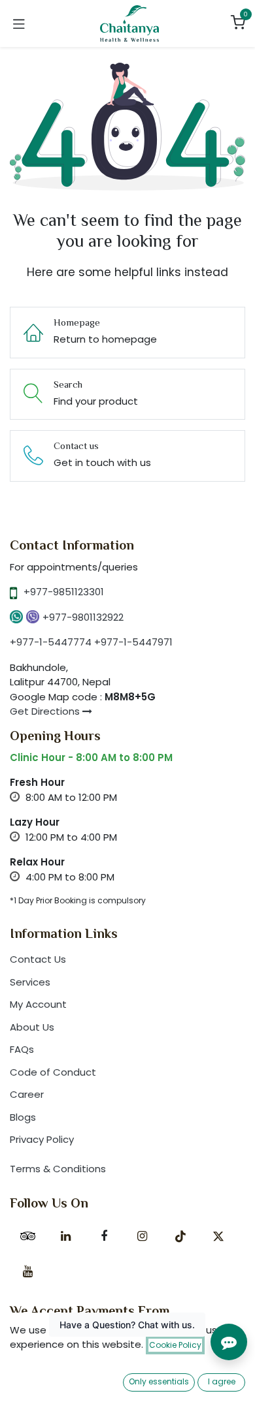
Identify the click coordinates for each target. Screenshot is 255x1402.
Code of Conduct (53, 1072)
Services (30, 982)
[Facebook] (104, 1236)
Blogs (23, 1117)
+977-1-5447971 (133, 642)
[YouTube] (27, 1271)
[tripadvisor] (27, 1236)
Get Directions (46, 711)
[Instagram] (142, 1236)
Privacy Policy (42, 1139)
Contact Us (38, 959)
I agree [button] (221, 1381)
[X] (218, 1236)
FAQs (22, 1049)
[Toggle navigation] (19, 23)
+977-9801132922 (83, 617)
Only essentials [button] (159, 1381)
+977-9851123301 (64, 592)
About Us (32, 1027)
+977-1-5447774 (51, 642)
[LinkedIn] (66, 1236)
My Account (38, 1004)
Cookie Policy (175, 1344)
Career (27, 1094)
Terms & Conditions (58, 1169)
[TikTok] (180, 1236)
